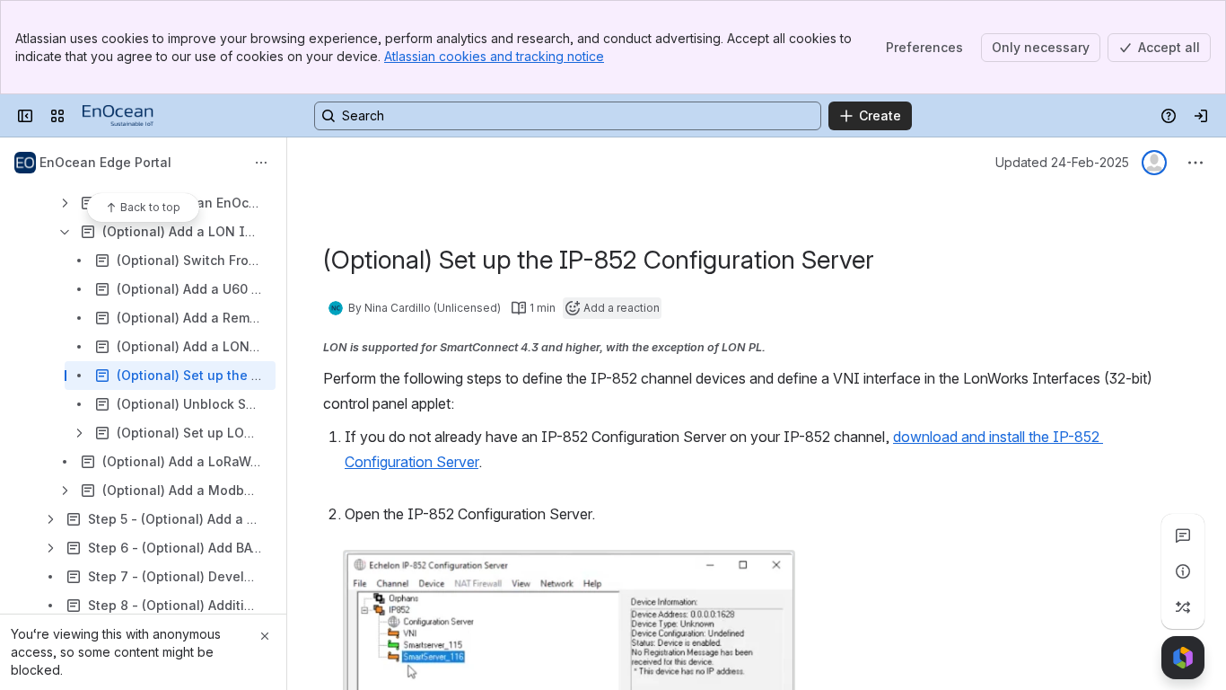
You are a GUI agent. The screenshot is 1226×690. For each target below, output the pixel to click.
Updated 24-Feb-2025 (1062, 162)
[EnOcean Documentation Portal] (118, 116)
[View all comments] (1183, 535)
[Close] (265, 636)
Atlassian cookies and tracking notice (494, 56)
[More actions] (261, 162)
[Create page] (1183, 607)
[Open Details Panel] (1183, 571)
